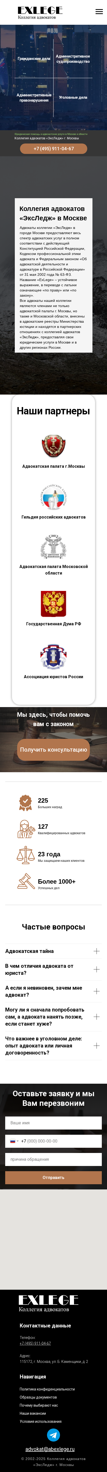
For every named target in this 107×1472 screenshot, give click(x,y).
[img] (40, 12)
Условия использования (41, 1421)
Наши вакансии (33, 1413)
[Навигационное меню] (99, 11)
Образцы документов (38, 1397)
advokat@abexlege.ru (50, 1449)
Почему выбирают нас (39, 1405)
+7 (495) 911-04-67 (35, 1343)
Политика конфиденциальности (47, 1389)
